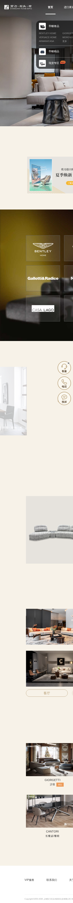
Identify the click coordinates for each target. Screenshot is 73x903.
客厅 (47, 693)
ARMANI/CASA (46, 41)
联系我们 (51, 879)
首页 (50, 7)
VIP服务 (29, 879)
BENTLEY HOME (47, 33)
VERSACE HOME (48, 37)
